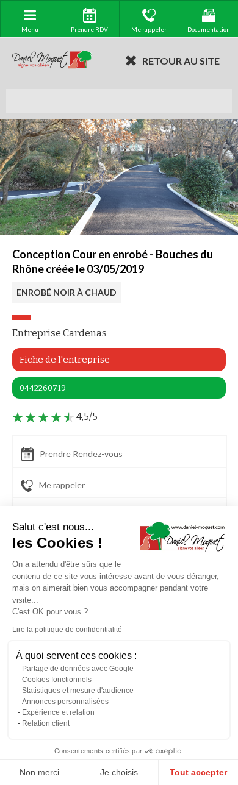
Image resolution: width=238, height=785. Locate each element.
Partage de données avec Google (78, 668)
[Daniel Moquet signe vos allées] (52, 60)
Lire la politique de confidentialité (67, 629)
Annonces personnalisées (65, 701)
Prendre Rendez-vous (81, 454)
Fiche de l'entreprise (65, 359)
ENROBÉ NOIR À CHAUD (66, 292)
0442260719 (43, 387)
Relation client (46, 723)
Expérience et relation (58, 712)
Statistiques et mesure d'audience (78, 690)
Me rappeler (62, 485)
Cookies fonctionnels (57, 679)
